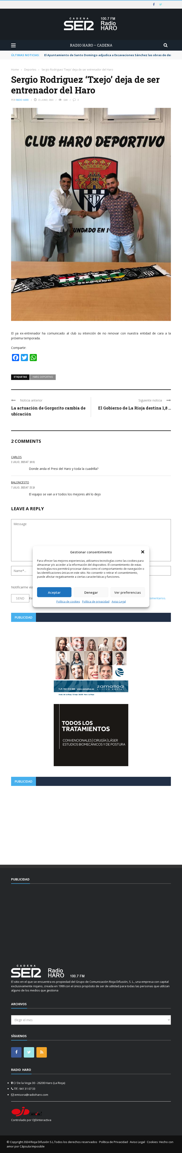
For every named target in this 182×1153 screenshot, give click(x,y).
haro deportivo (43, 376)
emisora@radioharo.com (31, 1095)
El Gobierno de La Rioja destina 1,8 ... (134, 408)
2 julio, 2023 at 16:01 (23, 462)
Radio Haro (22, 99)
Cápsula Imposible (32, 1146)
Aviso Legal (119, 601)
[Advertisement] (91, 824)
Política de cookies (68, 601)
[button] (142, 552)
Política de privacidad (95, 601)
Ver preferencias (127, 592)
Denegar (91, 592)
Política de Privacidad (113, 1142)
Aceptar (54, 592)
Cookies (152, 1142)
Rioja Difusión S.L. (42, 1142)
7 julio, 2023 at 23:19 (23, 487)
